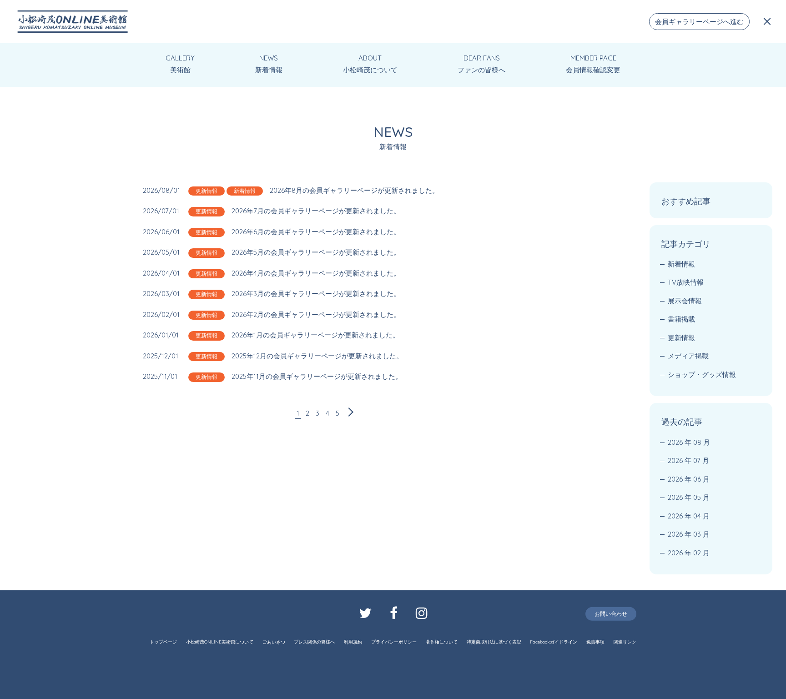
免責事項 (595, 642)
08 (697, 442)
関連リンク (625, 642)
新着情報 (245, 190)
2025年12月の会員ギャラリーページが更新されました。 (317, 356)
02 (697, 552)
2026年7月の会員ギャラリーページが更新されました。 (316, 210)
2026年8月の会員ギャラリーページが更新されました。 (354, 190)
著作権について (442, 642)
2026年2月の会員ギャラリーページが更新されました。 (316, 314)
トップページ (163, 642)
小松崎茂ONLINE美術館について (219, 642)
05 (697, 497)
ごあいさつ (273, 642)
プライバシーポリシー (394, 642)
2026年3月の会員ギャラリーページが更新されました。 (316, 293)
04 (697, 516)
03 (697, 534)
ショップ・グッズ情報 (702, 374)
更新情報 (206, 190)
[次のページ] (348, 413)
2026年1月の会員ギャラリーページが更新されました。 (315, 335)
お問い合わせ (611, 613)
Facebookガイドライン (553, 642)
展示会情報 (685, 301)
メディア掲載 (688, 356)
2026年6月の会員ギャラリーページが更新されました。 (316, 231)
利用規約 (353, 642)
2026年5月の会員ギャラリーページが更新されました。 (316, 252)
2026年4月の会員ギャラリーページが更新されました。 (316, 273)
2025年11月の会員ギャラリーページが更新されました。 (317, 376)
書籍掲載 (681, 319)
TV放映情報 (686, 282)
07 (696, 460)
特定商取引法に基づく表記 (494, 642)
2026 (675, 442)
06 (697, 479)
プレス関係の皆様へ (314, 642)
